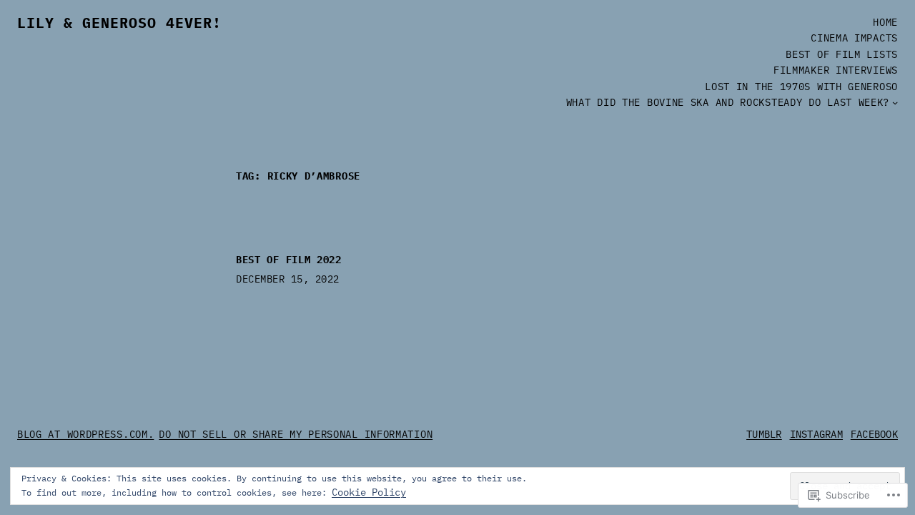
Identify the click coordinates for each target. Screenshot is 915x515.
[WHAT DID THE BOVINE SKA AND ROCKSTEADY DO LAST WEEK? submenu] (895, 102)
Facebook (874, 434)
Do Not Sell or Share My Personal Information (295, 434)
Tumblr (764, 434)
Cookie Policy (369, 492)
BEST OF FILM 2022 (289, 260)
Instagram (817, 434)
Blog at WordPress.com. (85, 434)
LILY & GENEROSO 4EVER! (119, 22)
